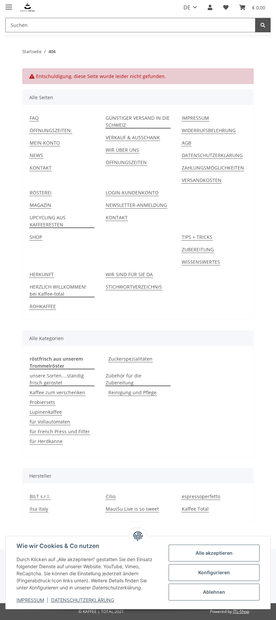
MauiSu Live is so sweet (132, 509)
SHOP (36, 237)
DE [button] (187, 7)
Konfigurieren (214, 572)
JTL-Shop (241, 611)
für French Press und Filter (60, 431)
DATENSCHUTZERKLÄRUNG (82, 600)
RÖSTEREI (40, 192)
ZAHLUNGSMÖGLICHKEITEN (213, 168)
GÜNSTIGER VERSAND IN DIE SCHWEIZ (138, 121)
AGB (186, 143)
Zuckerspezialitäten (130, 359)
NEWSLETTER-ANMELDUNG (136, 205)
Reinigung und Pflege (132, 392)
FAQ (34, 118)
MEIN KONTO (45, 143)
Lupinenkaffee (46, 412)
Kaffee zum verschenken (57, 392)
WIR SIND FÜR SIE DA (129, 274)
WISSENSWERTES (201, 262)
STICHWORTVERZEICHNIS (134, 287)
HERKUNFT (42, 274)
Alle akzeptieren (214, 553)
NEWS (36, 155)
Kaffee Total (195, 509)
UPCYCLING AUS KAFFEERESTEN (48, 221)
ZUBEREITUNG (198, 249)
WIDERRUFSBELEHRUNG (209, 130)
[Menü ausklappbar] (8, 4)
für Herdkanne (46, 441)
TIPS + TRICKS (197, 237)
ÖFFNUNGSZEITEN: (51, 130)
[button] (210, 7)
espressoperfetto (201, 496)
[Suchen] (263, 25)
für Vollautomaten (50, 421)
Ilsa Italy (39, 509)
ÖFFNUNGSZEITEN (126, 162)
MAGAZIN (40, 205)
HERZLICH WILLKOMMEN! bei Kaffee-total (58, 290)
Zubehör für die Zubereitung (123, 379)
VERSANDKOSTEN (201, 180)
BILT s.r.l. (40, 496)
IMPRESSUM (30, 600)
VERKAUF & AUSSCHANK (133, 137)
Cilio (110, 496)
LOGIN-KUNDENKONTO (132, 192)
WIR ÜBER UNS (122, 150)
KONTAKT (40, 168)
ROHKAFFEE (43, 306)
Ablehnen (214, 592)
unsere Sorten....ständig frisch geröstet (57, 379)
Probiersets (42, 402)
